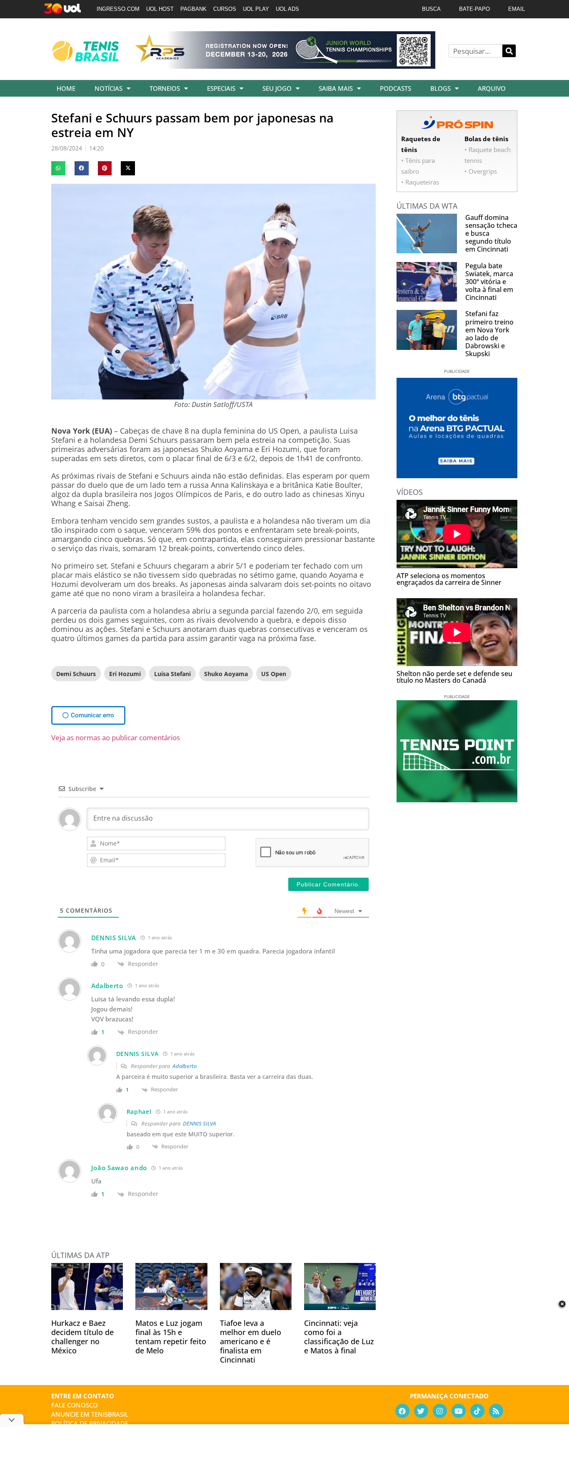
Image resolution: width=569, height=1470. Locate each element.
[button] (58, 168)
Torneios (165, 88)
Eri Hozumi (125, 674)
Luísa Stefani (172, 674)
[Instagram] (440, 1411)
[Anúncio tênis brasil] (457, 475)
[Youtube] (459, 1411)
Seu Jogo (277, 88)
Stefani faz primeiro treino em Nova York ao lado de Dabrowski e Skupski (489, 333)
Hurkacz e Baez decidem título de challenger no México (82, 1336)
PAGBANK (193, 9)
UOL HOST (160, 9)
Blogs (440, 88)
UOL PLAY (256, 9)
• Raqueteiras (420, 182)
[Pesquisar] (509, 51)
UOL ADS (287, 9)
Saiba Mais (336, 88)
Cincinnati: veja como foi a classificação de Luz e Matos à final (339, 1336)
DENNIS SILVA (199, 1123)
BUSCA (431, 9)
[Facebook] (402, 1411)
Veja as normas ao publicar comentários (115, 737)
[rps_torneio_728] (283, 66)
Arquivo (492, 88)
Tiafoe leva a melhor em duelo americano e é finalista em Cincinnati (250, 1341)
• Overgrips (480, 171)
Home (66, 88)
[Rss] (496, 1411)
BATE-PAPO (474, 9)
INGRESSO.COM (118, 9)
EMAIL (516, 9)
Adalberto (184, 1066)
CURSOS (224, 9)
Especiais (221, 88)
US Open (273, 674)
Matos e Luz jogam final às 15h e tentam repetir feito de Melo (170, 1336)
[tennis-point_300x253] (457, 799)
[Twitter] (421, 1411)
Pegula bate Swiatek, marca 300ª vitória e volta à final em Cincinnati (489, 281)
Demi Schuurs (76, 674)
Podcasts (395, 88)
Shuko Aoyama (226, 674)
